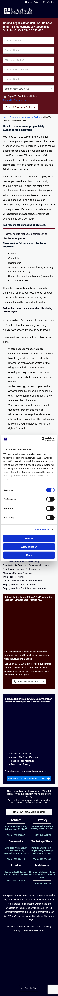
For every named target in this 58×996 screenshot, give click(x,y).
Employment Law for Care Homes (20, 584)
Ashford (16, 820)
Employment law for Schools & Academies (24, 588)
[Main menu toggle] (52, 11)
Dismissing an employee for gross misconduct (27, 565)
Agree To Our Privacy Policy (22, 96)
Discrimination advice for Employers (21, 569)
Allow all (29, 538)
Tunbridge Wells (42, 841)
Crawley (42, 820)
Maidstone (42, 865)
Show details (42, 529)
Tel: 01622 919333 (42, 883)
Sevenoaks (16, 841)
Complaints (27, 930)
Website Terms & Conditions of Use (24, 926)
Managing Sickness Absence (17, 573)
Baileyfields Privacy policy (14, 100)
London (16, 865)
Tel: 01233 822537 (16, 835)
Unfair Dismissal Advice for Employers (22, 581)
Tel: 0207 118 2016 (16, 881)
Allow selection (29, 546)
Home (5, 117)
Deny (29, 555)
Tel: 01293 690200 (42, 835)
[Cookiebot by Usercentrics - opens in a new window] (42, 439)
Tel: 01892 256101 (42, 859)
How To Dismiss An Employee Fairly (21, 561)
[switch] (50, 499)
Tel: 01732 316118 (16, 859)
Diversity (39, 930)
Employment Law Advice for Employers (26, 117)
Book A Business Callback (20, 107)
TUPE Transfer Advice (14, 577)
